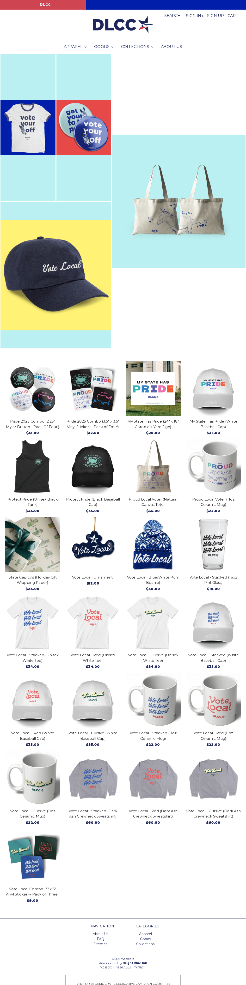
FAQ (100, 939)
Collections (135, 46)
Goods (102, 46)
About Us (171, 46)
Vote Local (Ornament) (93, 577)
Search (172, 15)
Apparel (73, 46)
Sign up (215, 15)
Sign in (193, 15)
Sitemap (100, 944)
